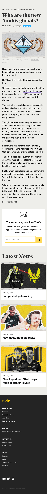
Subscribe (6, 412)
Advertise (6, 445)
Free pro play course (11, 432)
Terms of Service (9, 462)
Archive (5, 418)
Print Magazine (8, 421)
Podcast (5, 456)
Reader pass (7, 442)
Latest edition (8, 415)
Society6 (35, 60)
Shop (4, 459)
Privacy (5, 465)
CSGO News (5, 9)
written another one (32, 91)
